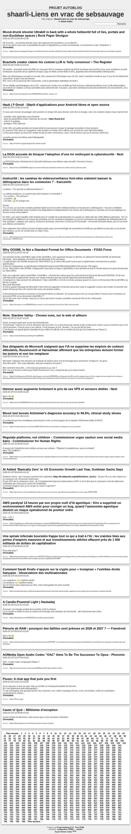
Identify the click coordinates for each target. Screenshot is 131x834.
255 (83, 759)
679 (107, 808)
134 (77, 745)
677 (95, 808)
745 (23, 817)
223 (11, 757)
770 (53, 819)
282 (5, 764)
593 (71, 798)
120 (118, 743)
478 (101, 785)
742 (5, 817)
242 (5, 759)
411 (59, 778)
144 (17, 748)
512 (65, 789)
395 (83, 775)
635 (83, 803)
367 (35, 773)
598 (101, 798)
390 (53, 775)
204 (17, 755)
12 (65, 733)
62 (58, 738)
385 (23, 775)
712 (65, 812)
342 (5, 771)
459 (107, 782)
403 (11, 778)
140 (113, 745)
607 (35, 801)
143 (11, 748)
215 (83, 755)
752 (65, 817)
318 (101, 766)
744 (17, 817)
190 (53, 752)
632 (65, 803)
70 (97, 738)
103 (17, 743)
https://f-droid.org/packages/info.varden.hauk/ (27, 143)
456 (89, 782)
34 (48, 736)
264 (17, 761)
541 (119, 791)
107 (41, 743)
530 (53, 791)
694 (77, 810)
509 (47, 789)
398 (101, 775)
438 (101, 780)
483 (11, 787)
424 (17, 780)
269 (47, 761)
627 (35, 803)
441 (119, 780)
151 (59, 748)
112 (71, 743)
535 (83, 791)
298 (101, 764)
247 (35, 759)
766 (29, 819)
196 (89, 752)
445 (23, 782)
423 (11, 780)
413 (71, 778)
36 (58, 736)
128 (41, 745)
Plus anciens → (35, 821)
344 (17, 771)
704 (17, 812)
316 (89, 766)
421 (119, 778)
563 (11, 796)
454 (77, 782)
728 (41, 815)
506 (29, 789)
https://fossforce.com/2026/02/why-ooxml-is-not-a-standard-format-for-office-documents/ (44, 305)
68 (87, 738)
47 (110, 736)
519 (107, 789)
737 (95, 815)
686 (29, 810)
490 (53, 787)
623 (11, 803)
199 (107, 752)
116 (94, 743)
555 (83, 794)
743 (11, 817)
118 (106, 743)
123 (11, 745)
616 (89, 801)
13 (70, 733)
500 (113, 787)
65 (73, 738)
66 (78, 738)
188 (41, 752)
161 (119, 748)
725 (23, 815)
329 (47, 768)
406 (29, 778)
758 (101, 817)
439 (107, 780)
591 (59, 798)
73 (112, 738)
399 (107, 775)
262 (5, 761)
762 (5, 819)
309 (47, 766)
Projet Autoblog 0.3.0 (65, 827)
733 (71, 815)
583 (11, 798)
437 (95, 780)
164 (17, 750)
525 (23, 791)
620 (113, 801)
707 (35, 812)
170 (53, 750)
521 (119, 789)
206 (29, 755)
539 (107, 791)
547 (35, 794)
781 (119, 819)
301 (119, 764)
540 (113, 791)
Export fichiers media (65, 832)
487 (35, 787)
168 (41, 750)
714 (77, 812)
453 (71, 782)
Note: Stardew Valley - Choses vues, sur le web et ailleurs (45, 315)
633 (71, 803)
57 (34, 738)
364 (17, 773)
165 (23, 750)
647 (35, 805)
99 (117, 741)
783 (11, 821)
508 (41, 789)
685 (23, 810)
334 (77, 768)
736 (89, 815)
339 (107, 768)
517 (95, 789)
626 (29, 803)
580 (113, 796)
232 (65, 757)
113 (77, 743)
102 (11, 743)
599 (107, 798)
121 (124, 743)
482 (5, 787)
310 (53, 766)
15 (80, 733)
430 (53, 780)
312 (65, 766)
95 (97, 741)
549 (47, 794)
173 (71, 750)
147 (35, 748)
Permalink (8, 47)
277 (95, 761)
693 (71, 810)
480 (113, 785)
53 (14, 738)
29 (24, 736)
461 (119, 782)
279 (107, 761)
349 (47, 771)
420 (113, 778)
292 (65, 764)
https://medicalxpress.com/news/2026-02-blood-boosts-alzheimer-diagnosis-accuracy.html (45, 427)
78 (14, 741)
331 (59, 768)
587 (35, 798)
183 (11, 752)
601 (119, 798)
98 (112, 741)
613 (71, 801)
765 (23, 819)
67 (82, 738)
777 (95, 819)
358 (101, 771)
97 (107, 741)
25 (5, 736)
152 (65, 748)
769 (47, 819)
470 (53, 785)
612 (65, 801)
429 (47, 780)
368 (41, 773)
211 (59, 755)
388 (41, 775)
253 (71, 759)
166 (29, 750)
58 (39, 738)
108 (47, 743)
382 (5, 775)
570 (53, 796)
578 (101, 796)
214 (77, 755)
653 (71, 805)
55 (24, 738)
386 (29, 775)
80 (24, 741)
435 (83, 780)
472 (65, 785)
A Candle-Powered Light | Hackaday (29, 602)
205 (23, 755)
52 (10, 738)
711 (59, 812)
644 (17, 805)
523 (11, 791)
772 (65, 819)
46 (105, 736)
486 (29, 787)
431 (59, 780)
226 (29, 757)
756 (89, 817)
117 (100, 743)
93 (87, 741)
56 (29, 738)
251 (59, 759)
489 (47, 787)
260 (113, 759)
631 (59, 803)
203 (11, 755)
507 (35, 789)
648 (41, 805)
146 (29, 748)
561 (119, 794)
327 (35, 768)
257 (95, 759)
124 (17, 745)
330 (53, 768)
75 (121, 738)
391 (59, 775)
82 (34, 741)
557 (95, 794)
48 (115, 736)
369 (47, 773)
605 (23, 801)
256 (89, 759)
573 (71, 796)
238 (101, 757)
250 (53, 759)
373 (71, 773)
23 (118, 733)
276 (89, 761)
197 (95, 752)
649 (47, 805)
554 (77, 794)
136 (89, 745)
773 (71, 819)
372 (65, 773)
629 (47, 803)
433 (71, 780)
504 (17, 789)
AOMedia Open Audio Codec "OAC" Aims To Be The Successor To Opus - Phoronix (64, 654)
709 (47, 812)
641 (119, 803)
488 (41, 787)
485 (23, 787)
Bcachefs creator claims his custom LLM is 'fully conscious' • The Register (57, 62)
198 (101, 752)
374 (77, 773)
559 (107, 794)
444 (17, 782)
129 (47, 745)
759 (107, 817)
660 (113, 805)
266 (29, 761)
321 (119, 766)
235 (83, 757)
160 (113, 748)
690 (53, 810)
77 (10, 741)
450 (53, 782)
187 (35, 752)
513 (71, 789)
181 (119, 750)
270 (53, 761)
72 (107, 738)
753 (71, 817)
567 (35, 796)
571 (59, 796)
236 (89, 757)
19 (99, 733)
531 (59, 791)
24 (123, 733)
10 (55, 733)
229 (47, 757)
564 (17, 796)
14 (75, 733)
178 (101, 750)
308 (41, 766)
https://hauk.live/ (57, 119)
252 (65, 759)
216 (89, 755)
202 (5, 755)
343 (11, 771)
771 (59, 819)
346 (29, 771)
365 (23, 773)
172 (65, 750)
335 (83, 768)
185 (23, 752)
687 (35, 810)
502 (5, 789)
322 (5, 768)
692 (65, 810)
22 (114, 733)
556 (89, 794)
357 (95, 771)
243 (11, 759)
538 (101, 791)
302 (5, 766)
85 (48, 741)
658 (101, 805)
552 (65, 794)
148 (41, 748)
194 (77, 752)
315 (83, 766)
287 (35, 764)
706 (29, 812)
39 (73, 736)
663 (11, 808)
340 (113, 768)
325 (23, 768)
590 (53, 798)
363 (11, 773)
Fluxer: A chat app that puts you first (29, 679)
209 (47, 755)
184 (17, 752)
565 (23, 796)
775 (83, 819)
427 (35, 780)
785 (23, 821)
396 (89, 775)
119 (112, 743)
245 (23, 759)
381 (119, 773)
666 (29, 808)
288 (41, 764)
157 (95, 748)
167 (35, 750)
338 (101, 768)
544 (17, 794)
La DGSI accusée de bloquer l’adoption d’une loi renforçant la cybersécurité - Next (63, 154)
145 (23, 748)
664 (17, 808)
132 (65, 745)
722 (5, 815)
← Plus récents (11, 733)
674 (77, 808)
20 (104, 733)
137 (95, 745)
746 (29, 817)
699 (107, 810)
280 (113, 761)
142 (5, 748)
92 (82, 741)
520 (113, 789)
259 (107, 759)
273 (71, 761)
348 (41, 771)
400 (113, 775)
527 (35, 791)
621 (119, 801)
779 (107, 819)
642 (5, 805)
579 (107, 796)
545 (23, 794)
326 (29, 768)
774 (77, 819)
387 (35, 775)
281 (119, 761)
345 (23, 771)
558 (101, 794)
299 (107, 764)
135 (83, 745)
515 (83, 789)
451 (59, 782)
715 (83, 812)
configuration (62, 829)
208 (41, 755)
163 (11, 750)
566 (29, 796)
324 (17, 768)
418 (101, 778)
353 (71, 771)
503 (11, 789)
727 (35, 815)
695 (83, 810)
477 (95, 785)
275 (83, 761)
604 (17, 801)
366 (29, 773)
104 (23, 743)
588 (41, 798)
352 (65, 771)
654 (77, 805)
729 (47, 815)
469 (47, 785)
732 (65, 815)
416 (89, 778)
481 (119, 785)
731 (59, 815)
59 (44, 738)
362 (5, 773)
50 (125, 736)
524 (17, 791)
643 (11, 805)
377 (95, 773)
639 (107, 803)
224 (17, 757)
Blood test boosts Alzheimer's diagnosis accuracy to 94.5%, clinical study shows (62, 413)
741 (119, 815)
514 (77, 789)
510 (53, 789)
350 (53, 771)
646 (29, 805)
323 (11, 768)
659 (107, 805)
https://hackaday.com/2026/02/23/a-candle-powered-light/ (31, 618)
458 (101, 782)
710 (53, 812)
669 (47, 808)
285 (23, 764)
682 (5, 810)
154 (77, 748)
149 (47, 748)
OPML (71, 829)
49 (120, 736)
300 (113, 764)
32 (39, 736)
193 (71, 752)
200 (113, 752)
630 (53, 803)
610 (53, 801)
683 (11, 810)
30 (29, 736)
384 (17, 775)
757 (95, 817)
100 (122, 741)
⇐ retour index (66, 21)
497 (95, 787)
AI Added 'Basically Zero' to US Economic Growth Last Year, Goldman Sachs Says (63, 469)
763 (11, 819)
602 (5, 801)
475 (83, 785)
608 (41, 801)
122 (5, 745)
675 (83, 808)
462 (5, 785)
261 (119, 759)
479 (107, 785)
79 (19, 741)
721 (119, 812)
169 (47, 750)
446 (29, 782)
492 (65, 787)
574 (77, 796)
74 (117, 738)
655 (83, 805)
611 (59, 801)
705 (23, 812)
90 (73, 741)
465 (23, 785)
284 (17, 764)
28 (19, 736)
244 (17, 759)
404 (17, 778)
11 (60, 733)
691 (59, 810)
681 (119, 808)
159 (107, 748)
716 (89, 812)
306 (29, 766)
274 (77, 761)
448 (41, 782)
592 (65, 798)
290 (53, 764)
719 (107, 812)
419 (107, 778)
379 (107, 773)
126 (29, 745)
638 (101, 803)
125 (23, 745)
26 (10, 736)
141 (119, 745)
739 (107, 815)
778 (101, 819)
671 (59, 808)
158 (101, 748)
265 (23, 761)
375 (83, 773)
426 (29, 780)
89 (68, 741)
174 (77, 750)
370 (53, 773)
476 (89, 785)
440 (113, 780)
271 (59, 761)
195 (83, 752)
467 (35, 785)
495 (83, 787)
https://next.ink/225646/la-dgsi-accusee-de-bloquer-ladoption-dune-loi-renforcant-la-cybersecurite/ (47, 168)
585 (23, 798)
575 (83, 796)
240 (113, 757)
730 (53, 815)
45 (100, 736)
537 (95, 791)
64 (68, 738)
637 (95, 803)
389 (47, 775)
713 (71, 812)
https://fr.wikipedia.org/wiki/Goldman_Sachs (74, 477)
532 (65, 791)
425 (23, 780)
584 (17, 798)
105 (29, 743)
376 (89, 773)
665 (23, 808)
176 (89, 750)
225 (23, 757)
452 (65, 782)
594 (77, 798)
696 (89, 810)
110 (59, 743)
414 (77, 778)
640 (113, 803)
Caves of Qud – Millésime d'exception (30, 710)
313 (71, 766)
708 (41, 812)
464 (17, 785)
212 (65, 755)
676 (89, 808)
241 (119, 757)
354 (77, 771)
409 (47, 778)
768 (41, 819)
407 (35, 778)
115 (88, 743)
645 (23, 805)
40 (78, 736)
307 (35, 766)
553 (71, 794)
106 (35, 743)
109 (53, 743)
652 (65, 805)
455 (83, 782)
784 (17, 821)
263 (11, 761)
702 (5, 812)
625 (23, 803)
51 (5, 738)
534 (77, 791)
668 (41, 808)
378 (101, 773)
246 (29, 759)
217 (95, 755)
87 (58, 741)
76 (5, 741)
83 (39, 741)
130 (53, 745)
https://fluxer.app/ (16, 699)
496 (89, 787)
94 (92, 741)
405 (23, 778)
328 (41, 768)
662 (5, 808)
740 (113, 815)
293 (71, 764)
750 (53, 817)
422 (5, 780)
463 (11, 785)
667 (35, 808)
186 (29, 752)
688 (41, 810)
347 (35, 771)
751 (59, 817)
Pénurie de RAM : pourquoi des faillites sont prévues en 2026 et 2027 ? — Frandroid (64, 628)
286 (29, 764)
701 (119, 810)
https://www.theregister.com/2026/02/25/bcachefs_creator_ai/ (33, 94)
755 (83, 817)
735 (83, 815)
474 (77, 785)
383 (11, 775)
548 (41, 794)
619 (107, 801)
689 (47, 810)
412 (65, 778)
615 (83, 801)
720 (113, 812)
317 (95, 766)
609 (47, 801)
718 (101, 812)
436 (89, 780)
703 (11, 812)
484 (17, 787)
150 (53, 748)
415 (83, 778)
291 (59, 764)
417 (95, 778)
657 (95, 805)
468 (41, 785)
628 (41, 803)
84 (44, 741)
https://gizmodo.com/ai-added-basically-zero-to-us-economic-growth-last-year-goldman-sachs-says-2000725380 (53, 492)
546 (29, 794)
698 (101, 810)
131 (59, 745)
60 (48, 738)
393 (71, 775)
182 (5, 752)
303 (11, 766)
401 (119, 775)
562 (5, 796)
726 (29, 815)
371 (59, 773)
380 (113, 773)
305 (23, 766)
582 (5, 798)
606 (29, 801)
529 (47, 791)
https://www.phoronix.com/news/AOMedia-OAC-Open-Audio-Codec (35, 668)
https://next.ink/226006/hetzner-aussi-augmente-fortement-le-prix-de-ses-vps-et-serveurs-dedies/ (47, 402)
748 (41, 817)
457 (95, 782)
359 (107, 771)
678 (101, 808)
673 (71, 808)
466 (29, 785)
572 (65, 796)
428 (41, 780)
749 (47, 817)
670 (53, 808)
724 (17, 815)
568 (41, 796)
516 (89, 789)
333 (71, 768)
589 (47, 798)
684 (17, 810)
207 (35, 755)
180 (113, 750)
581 (119, 796)
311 (59, 766)
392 (65, 775)
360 (113, 771)
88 (63, 741)
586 (29, 798)
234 (77, 757)
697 (95, 810)
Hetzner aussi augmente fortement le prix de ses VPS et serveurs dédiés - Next (60, 389)
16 (84, 733)
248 (41, 759)
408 (41, 778)
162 (5, 750)
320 (113, 766)
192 (65, 752)
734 (77, 815)
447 (35, 782)
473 (71, 785)
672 (65, 808)
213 (71, 755)
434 (77, 780)
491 (59, 787)
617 (95, 801)
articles (79, 829)
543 (11, 794)
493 (71, 787)
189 (47, 752)
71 (102, 738)
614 (77, 801)
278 (101, 761)
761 (119, 817)
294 (77, 764)
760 (113, 817)
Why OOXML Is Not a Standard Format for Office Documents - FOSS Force (57, 249)
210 (53, 755)
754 (77, 817)
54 (19, 738)
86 (53, 741)
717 (95, 812)
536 (89, 791)
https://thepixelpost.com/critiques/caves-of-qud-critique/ (31, 723)
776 (89, 819)
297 (95, 764)
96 (102, 741)
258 (101, 759)
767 (35, 819)
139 (107, 745)
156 (89, 748)
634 (77, 803)
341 (119, 768)
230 (53, 757)
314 (77, 766)
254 (77, 759)
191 (59, 752)
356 (89, 771)
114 (83, 743)
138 (101, 745)
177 (95, 750)
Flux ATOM (79, 827)
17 (89, 733)
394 (77, 775)
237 (95, 757)
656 (89, 805)
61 (53, 738)
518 (101, 789)
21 (109, 733)
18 (94, 733)
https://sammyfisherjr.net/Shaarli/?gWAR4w (26, 336)
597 (95, 798)
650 (53, 805)
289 (47, 764)
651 (59, 805)
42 (86, 736)
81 (29, 741)
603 (11, 801)
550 (53, 794)
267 (35, 761)
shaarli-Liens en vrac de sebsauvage (65, 14)
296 (89, 764)
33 (44, 736)
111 (65, 743)
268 (41, 761)
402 (5, 778)
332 (65, 768)
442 (5, 782)
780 (113, 819)
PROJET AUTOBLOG (65, 7)
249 (47, 759)
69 (92, 738)
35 (53, 736)
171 (59, 750)
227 (35, 757)
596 (89, 798)
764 (17, 819)
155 (83, 748)
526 (29, 791)
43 (91, 736)
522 (5, 791)
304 (17, 766)
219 (107, 755)
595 (83, 798)
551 (59, 794)
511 (59, 789)
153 (71, 748)
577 (95, 796)
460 (113, 782)
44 (96, 736)
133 (71, 745)
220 (113, 755)
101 (5, 743)
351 (59, 771)
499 (107, 787)
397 (95, 775)
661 (119, 805)
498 (101, 787)
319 (107, 766)
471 (59, 785)
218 (101, 755)
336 (89, 768)
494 (77, 787)
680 (113, 808)
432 (65, 780)
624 (17, 803)
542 (5, 794)
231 (59, 757)
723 (11, 815)
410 (53, 778)
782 (5, 821)
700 (113, 810)
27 (14, 736)
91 (78, 741)
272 (65, 761)
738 (101, 815)
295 (83, 764)
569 (47, 796)
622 (5, 803)
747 (35, 817)
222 (5, 757)
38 (68, 736)
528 (41, 791)
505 (23, 789)
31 (34, 736)
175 (83, 750)
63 (63, 738)
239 (107, 757)
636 (89, 803)
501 (119, 787)
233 (71, 757)
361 (119, 771)
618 (101, 801)
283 (11, 764)
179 (107, 750)
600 (113, 798)
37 (63, 736)
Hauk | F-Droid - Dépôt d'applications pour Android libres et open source (56, 104)
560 (113, 794)
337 (95, 768)
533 (71, 791)
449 (47, 782)
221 (119, 755)
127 (35, 745)
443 (11, 782)
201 (119, 752)
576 (89, 796)
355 (83, 771)
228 (41, 757)
